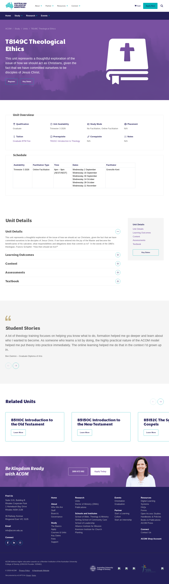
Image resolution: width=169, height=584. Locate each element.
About (37, 6)
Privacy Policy (24, 570)
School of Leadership (85, 523)
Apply (53, 529)
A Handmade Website (40, 570)
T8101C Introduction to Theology (65, 141)
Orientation (120, 501)
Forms (144, 510)
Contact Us (146, 532)
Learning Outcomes (142, 233)
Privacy (28, 575)
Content (136, 236)
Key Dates (56, 535)
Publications (80, 507)
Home (8, 16)
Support (54, 542)
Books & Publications (150, 520)
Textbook (137, 244)
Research (30, 16)
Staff (53, 510)
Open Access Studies (151, 513)
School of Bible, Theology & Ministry (92, 516)
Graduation (120, 504)
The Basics (56, 526)
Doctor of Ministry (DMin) (87, 504)
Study (17, 16)
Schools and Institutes (86, 513)
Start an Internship (123, 520)
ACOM (8, 29)
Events (44, 16)
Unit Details (138, 229)
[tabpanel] (84, 252)
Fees (53, 538)
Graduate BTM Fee (21, 141)
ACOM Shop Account (151, 538)
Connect (75, 6)
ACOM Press (147, 523)
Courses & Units (58, 532)
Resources (61, 6)
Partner (48, 6)
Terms (34, 575)
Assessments (139, 240)
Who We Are (57, 507)
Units (25, 29)
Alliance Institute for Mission (88, 526)
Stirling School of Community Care (91, 520)
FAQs (143, 507)
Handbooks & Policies (151, 517)
